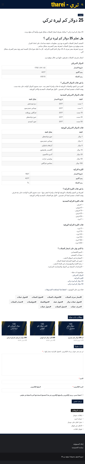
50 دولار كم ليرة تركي (75, 284)
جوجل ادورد (78, 419)
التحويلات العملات (53, 297)
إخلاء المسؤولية (78, 444)
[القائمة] (3, 5)
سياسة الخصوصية (77, 447)
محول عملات (45, 307)
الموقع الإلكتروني (36, 387)
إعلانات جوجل (77, 415)
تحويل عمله (57, 302)
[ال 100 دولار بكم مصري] (70, 328)
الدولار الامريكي (77, 275)
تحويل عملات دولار (73, 302)
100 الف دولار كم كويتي (47, 337)
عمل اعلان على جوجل (75, 422)
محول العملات (60, 307)
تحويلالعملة (44, 302)
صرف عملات (75, 307)
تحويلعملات (31, 302)
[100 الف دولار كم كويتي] (42, 328)
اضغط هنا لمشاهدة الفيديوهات (55, 289)
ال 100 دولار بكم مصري (75, 337)
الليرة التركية (78, 278)
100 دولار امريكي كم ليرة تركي (17, 337)
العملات (80, 15)
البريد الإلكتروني (78, 387)
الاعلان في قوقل (76, 426)
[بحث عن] (82, 5)
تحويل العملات (37, 297)
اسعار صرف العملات (72, 297)
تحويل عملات (22, 297)
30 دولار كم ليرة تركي (75, 281)
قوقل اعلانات (77, 429)
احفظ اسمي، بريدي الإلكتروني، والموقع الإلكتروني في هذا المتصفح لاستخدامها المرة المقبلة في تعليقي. (50, 395)
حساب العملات (16, 302)
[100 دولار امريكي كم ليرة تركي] (14, 328)
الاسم (81, 378)
